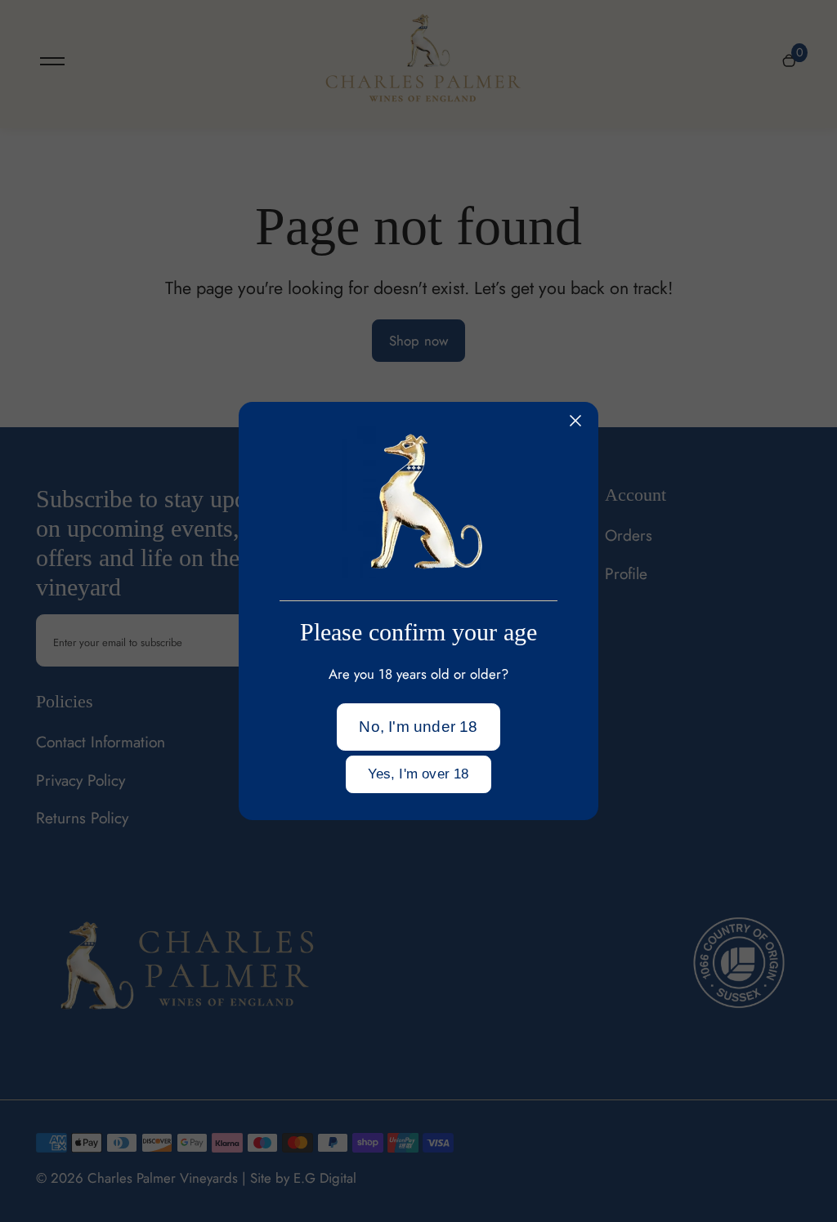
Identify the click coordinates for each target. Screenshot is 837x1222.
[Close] (575, 420)
